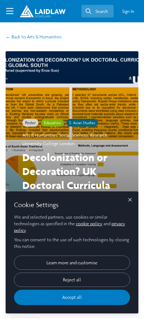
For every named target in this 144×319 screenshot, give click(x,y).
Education (52, 122)
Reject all (72, 280)
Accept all (72, 297)
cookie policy (89, 224)
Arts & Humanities (34, 37)
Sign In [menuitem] (128, 11)
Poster (30, 122)
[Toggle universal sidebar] (10, 11)
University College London (48, 143)
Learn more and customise (72, 263)
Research (98, 135)
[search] (97, 11)
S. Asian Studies (82, 122)
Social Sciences (73, 135)
